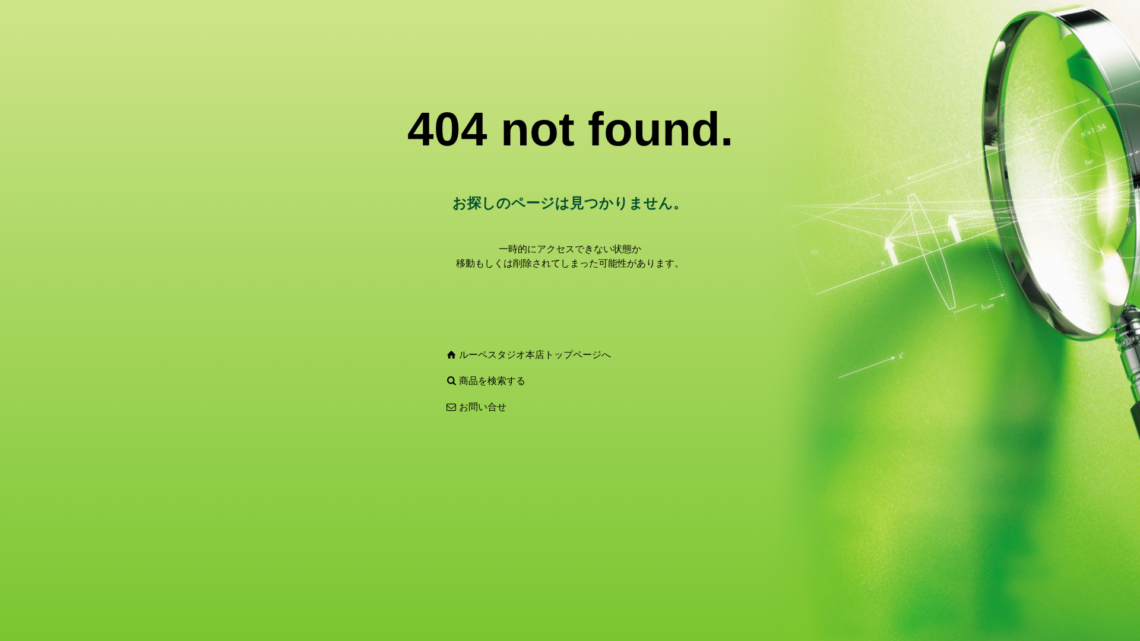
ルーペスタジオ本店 (501, 355)
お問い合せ (482, 407)
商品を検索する (492, 381)
